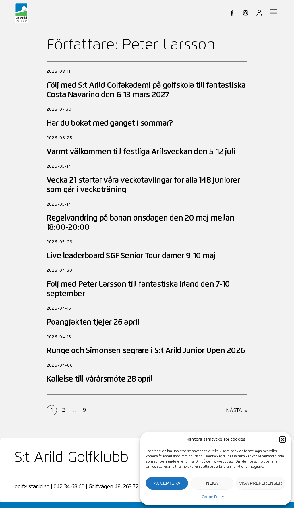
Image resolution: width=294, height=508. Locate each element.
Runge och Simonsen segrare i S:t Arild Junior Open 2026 (146, 351)
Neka (212, 483)
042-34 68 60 (69, 486)
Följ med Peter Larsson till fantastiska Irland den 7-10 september (138, 289)
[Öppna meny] (273, 13)
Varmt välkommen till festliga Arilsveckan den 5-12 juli (141, 152)
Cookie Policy (213, 497)
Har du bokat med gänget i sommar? (110, 123)
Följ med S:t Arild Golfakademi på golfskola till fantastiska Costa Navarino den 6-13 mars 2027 (146, 90)
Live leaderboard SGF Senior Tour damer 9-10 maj (131, 256)
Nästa (236, 410)
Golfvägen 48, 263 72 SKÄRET (124, 486)
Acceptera (167, 483)
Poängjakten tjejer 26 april (93, 322)
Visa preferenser (260, 483)
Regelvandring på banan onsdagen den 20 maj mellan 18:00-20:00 (140, 222)
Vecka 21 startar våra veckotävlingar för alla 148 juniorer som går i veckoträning (143, 184)
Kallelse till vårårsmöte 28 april (100, 379)
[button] (282, 439)
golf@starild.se (32, 486)
